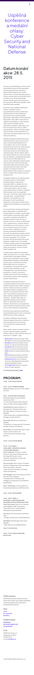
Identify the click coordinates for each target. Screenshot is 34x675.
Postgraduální (7, 626)
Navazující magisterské (10, 624)
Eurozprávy (8, 347)
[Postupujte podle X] (8, 644)
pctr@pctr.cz (12, 639)
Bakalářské (6, 622)
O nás (5, 611)
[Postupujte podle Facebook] (4, 644)
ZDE (21, 370)
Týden (7, 351)
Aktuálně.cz (8, 343)
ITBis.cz (7, 355)
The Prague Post (10, 365)
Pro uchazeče (7, 613)
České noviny (9, 339)
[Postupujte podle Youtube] (11, 644)
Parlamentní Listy (10, 359)
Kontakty (6, 615)
